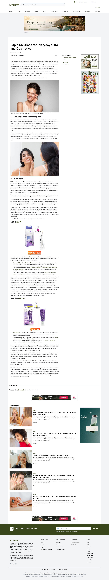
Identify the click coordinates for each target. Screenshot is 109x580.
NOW (18, 222)
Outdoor (97, 11)
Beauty (11, 11)
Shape (44, 11)
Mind (19, 11)
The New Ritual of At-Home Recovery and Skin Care (51, 455)
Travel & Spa (54, 11)
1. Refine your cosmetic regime (69, 57)
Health (36, 11)
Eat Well (27, 11)
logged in (21, 390)
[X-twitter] (13, 563)
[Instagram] (16, 563)
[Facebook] (10, 563)
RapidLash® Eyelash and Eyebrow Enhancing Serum (26, 263)
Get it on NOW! (66, 64)
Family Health (76, 11)
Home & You (65, 11)
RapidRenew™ (17, 332)
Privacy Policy (75, 531)
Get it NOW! (65, 62)
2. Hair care (65, 60)
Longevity (87, 11)
